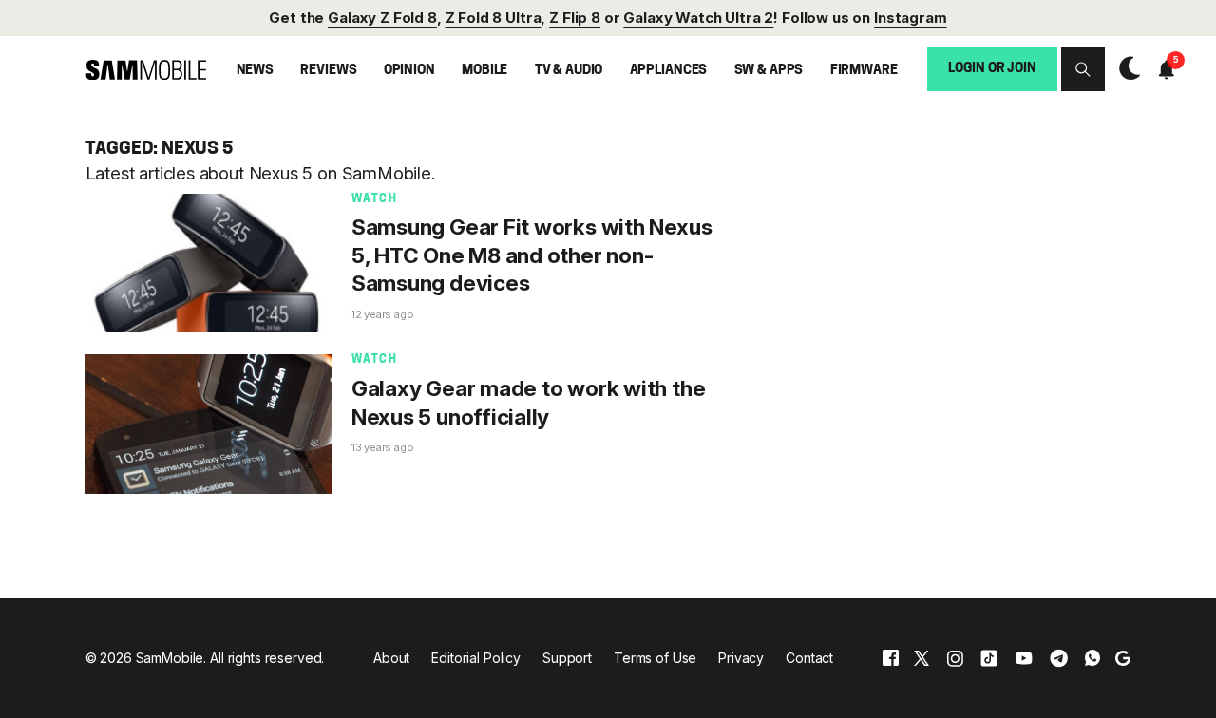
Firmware (864, 71)
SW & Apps (769, 71)
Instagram (910, 18)
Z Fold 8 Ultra (494, 18)
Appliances (669, 71)
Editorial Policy (476, 658)
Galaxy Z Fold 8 (382, 18)
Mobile (484, 71)
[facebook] (891, 658)
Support (567, 658)
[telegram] (1059, 658)
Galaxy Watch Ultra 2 (698, 18)
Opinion (409, 71)
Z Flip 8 (574, 18)
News (255, 71)
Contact (809, 658)
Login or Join (992, 69)
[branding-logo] (146, 69)
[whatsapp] (1092, 658)
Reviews (328, 71)
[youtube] (1024, 658)
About (391, 658)
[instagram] (954, 658)
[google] (1122, 658)
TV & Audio (569, 71)
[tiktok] (988, 658)
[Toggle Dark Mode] (1125, 68)
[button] (1083, 69)
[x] (921, 658)
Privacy (741, 658)
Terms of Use (655, 658)
